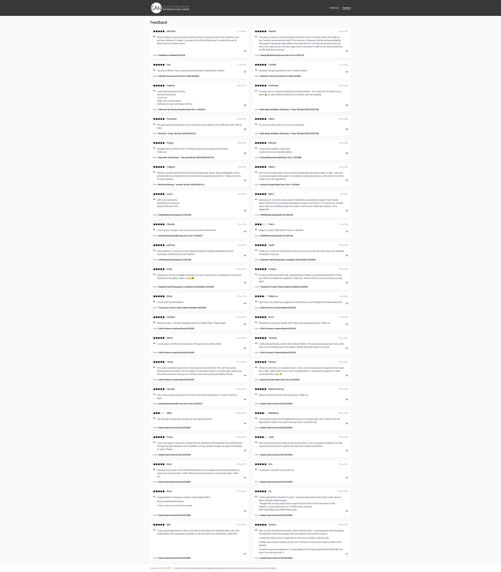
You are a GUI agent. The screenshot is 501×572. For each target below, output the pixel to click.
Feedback (346, 8)
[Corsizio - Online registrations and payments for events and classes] (166, 568)
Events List (334, 8)
